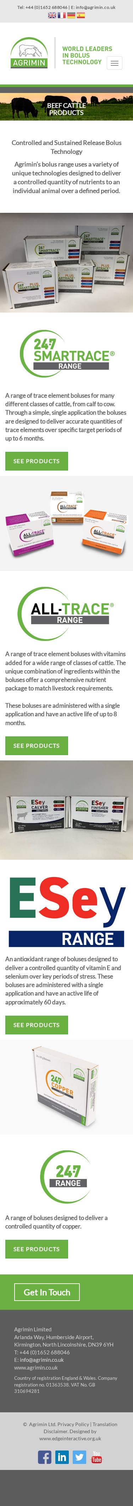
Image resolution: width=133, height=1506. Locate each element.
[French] (61, 16)
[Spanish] (81, 16)
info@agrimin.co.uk (42, 1359)
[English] (52, 16)
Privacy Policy (73, 1424)
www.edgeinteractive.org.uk (70, 1438)
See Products (36, 460)
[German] (71, 16)
